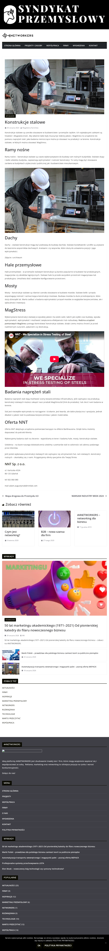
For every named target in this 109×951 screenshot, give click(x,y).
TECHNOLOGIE (10, 620)
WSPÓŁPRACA (52, 45)
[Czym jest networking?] (18, 512)
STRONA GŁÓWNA (12, 45)
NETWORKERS (8, 705)
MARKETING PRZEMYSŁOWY (14, 701)
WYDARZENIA (79, 45)
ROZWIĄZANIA (8, 709)
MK (23, 635)
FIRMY (66, 45)
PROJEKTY (6, 796)
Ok (39, 945)
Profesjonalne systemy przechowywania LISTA (23, 863)
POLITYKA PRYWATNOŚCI (13, 830)
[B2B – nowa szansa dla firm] (54, 512)
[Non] (105, 942)
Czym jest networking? (12, 533)
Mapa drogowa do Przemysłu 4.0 (21, 496)
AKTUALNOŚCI (10, 116)
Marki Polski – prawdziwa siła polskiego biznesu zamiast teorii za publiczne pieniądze (60, 653)
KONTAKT (93, 45)
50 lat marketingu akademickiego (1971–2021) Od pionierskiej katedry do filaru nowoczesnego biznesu (51, 627)
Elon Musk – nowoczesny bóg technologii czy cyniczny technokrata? (33, 869)
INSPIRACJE (7, 696)
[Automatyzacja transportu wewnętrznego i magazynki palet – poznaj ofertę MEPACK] (10, 669)
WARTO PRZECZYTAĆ (11, 718)
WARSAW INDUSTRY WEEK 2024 (88, 496)
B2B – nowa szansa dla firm (52, 533)
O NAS (5, 813)
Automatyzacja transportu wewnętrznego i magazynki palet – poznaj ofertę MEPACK (59, 666)
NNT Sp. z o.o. (15, 464)
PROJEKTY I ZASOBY (33, 45)
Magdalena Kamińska (30, 128)
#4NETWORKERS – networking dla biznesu (88, 518)
